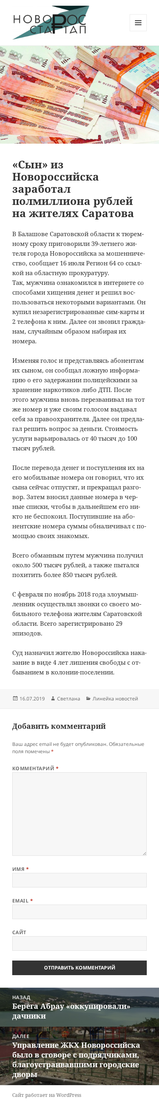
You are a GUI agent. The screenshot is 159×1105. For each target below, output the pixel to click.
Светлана (68, 698)
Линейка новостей (115, 698)
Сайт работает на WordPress (46, 1095)
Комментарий (35, 768)
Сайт (19, 932)
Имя (20, 869)
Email (22, 900)
